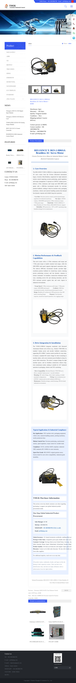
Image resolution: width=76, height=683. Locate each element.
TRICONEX (10, 69)
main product (10, 52)
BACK (66, 590)
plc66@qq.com (43, 531)
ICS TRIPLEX (11, 90)
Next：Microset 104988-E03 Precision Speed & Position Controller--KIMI (43, 597)
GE (7, 60)
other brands (10, 99)
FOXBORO (10, 94)
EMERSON (10, 77)
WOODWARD (11, 86)
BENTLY (9, 65)
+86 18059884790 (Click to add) (52, 528)
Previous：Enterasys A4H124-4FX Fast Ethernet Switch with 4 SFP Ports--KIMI (43, 592)
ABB (8, 56)
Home (65, 43)
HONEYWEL (10, 82)
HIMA (8, 73)
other (69, 43)
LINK (56, 667)
